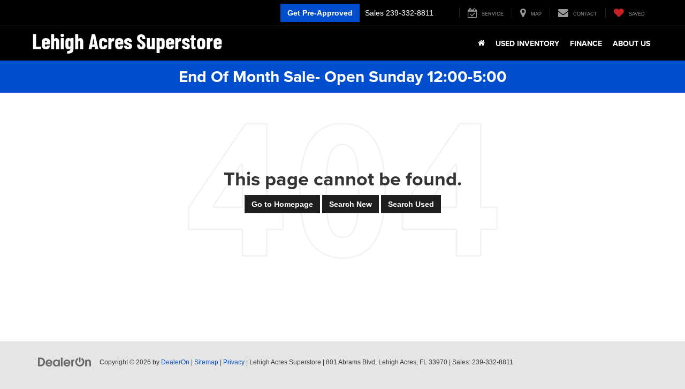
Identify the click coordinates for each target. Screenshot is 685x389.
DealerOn (175, 362)
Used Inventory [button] (527, 43)
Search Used (411, 204)
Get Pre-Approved (320, 13)
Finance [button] (586, 43)
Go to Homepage (282, 204)
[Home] (481, 43)
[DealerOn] (64, 361)
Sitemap (206, 362)
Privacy (234, 362)
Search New (350, 204)
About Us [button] (631, 43)
